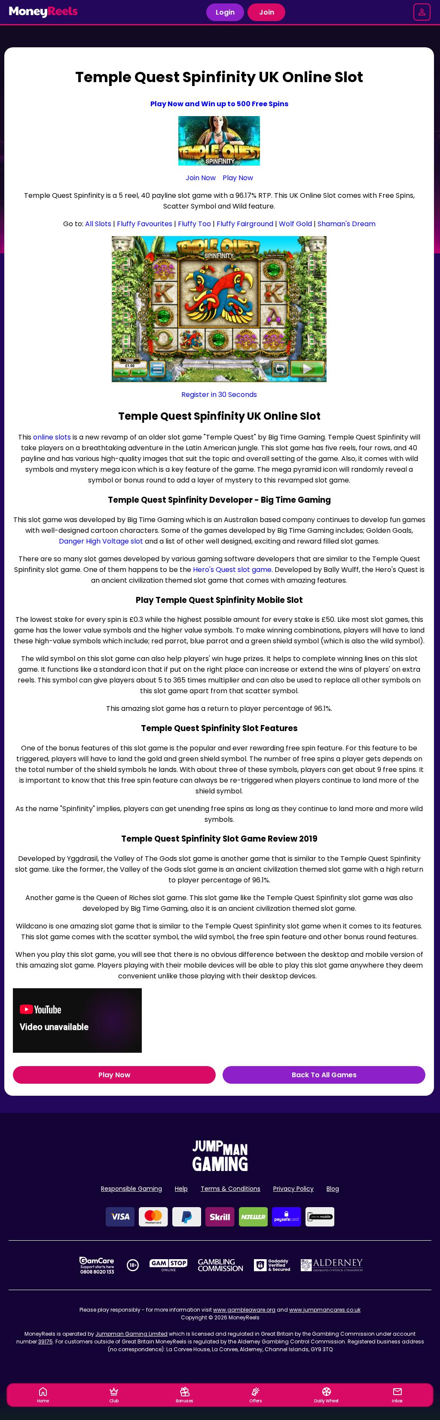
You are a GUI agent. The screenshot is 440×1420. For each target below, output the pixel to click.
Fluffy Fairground (245, 224)
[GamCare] (96, 1265)
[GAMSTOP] (169, 1265)
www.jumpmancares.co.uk (325, 1309)
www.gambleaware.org (244, 1309)
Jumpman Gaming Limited (131, 1333)
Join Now (201, 178)
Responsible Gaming (131, 1188)
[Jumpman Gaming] (220, 1169)
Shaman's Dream (347, 224)
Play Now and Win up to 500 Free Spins (219, 104)
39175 (45, 1341)
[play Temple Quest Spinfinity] (219, 309)
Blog (333, 1188)
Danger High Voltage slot (101, 541)
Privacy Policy (293, 1188)
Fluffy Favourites (144, 224)
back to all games (324, 1075)
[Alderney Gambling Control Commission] (332, 1265)
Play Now (238, 178)
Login (225, 12)
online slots (52, 437)
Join (266, 12)
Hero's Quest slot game (232, 570)
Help (181, 1188)
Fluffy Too (194, 224)
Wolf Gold (295, 224)
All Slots (98, 224)
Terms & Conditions (230, 1188)
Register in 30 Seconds (219, 395)
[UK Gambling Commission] (220, 1265)
